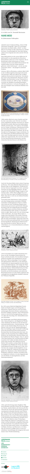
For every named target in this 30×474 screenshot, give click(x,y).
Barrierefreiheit (5, 445)
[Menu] (28, 2)
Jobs (2, 443)
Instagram (4, 453)
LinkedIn (4, 455)
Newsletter (4, 459)
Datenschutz (4, 447)
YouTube (5, 457)
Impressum (4, 446)
